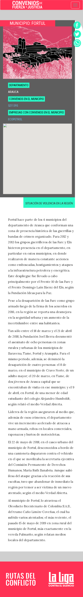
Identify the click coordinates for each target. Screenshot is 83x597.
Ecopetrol (15, 119)
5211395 (13, 105)
